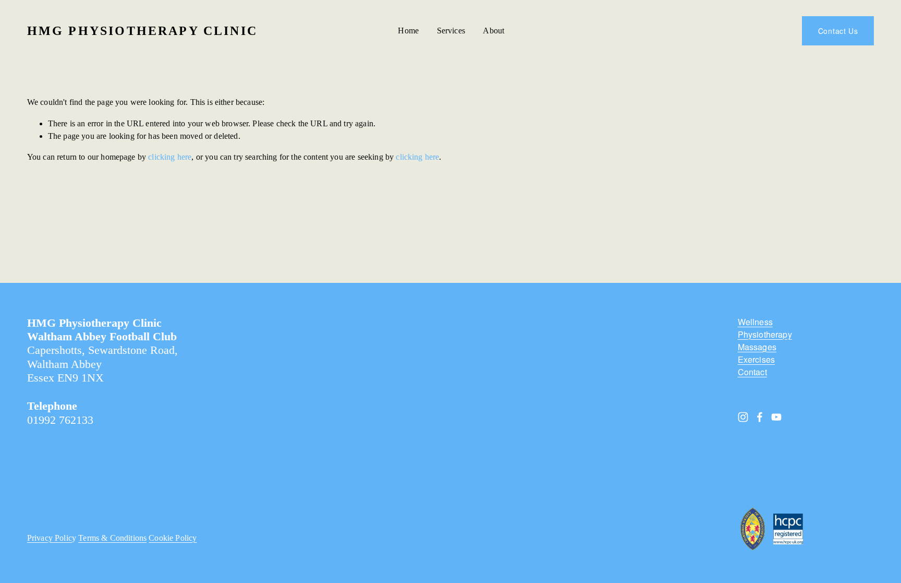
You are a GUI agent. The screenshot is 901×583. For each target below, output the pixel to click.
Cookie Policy (173, 537)
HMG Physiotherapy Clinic (142, 30)
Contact (752, 372)
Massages (757, 347)
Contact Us (838, 31)
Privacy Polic (49, 537)
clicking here (169, 156)
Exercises (756, 359)
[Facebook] (759, 417)
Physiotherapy (765, 334)
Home (408, 30)
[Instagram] (743, 417)
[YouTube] (776, 417)
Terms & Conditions (112, 537)
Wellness (755, 322)
